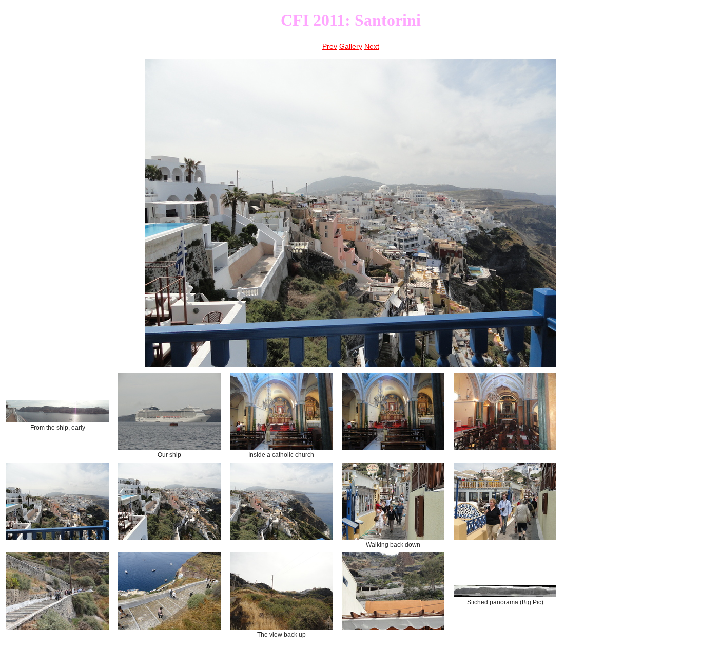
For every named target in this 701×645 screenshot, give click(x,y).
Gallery (350, 46)
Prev (329, 46)
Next (371, 46)
